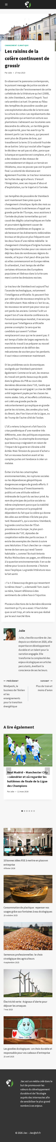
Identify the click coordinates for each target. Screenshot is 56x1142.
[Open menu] (6, 4)
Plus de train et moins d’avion (44, 686)
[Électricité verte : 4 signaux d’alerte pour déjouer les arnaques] (28, 983)
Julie (22, 631)
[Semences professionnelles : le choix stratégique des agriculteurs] (28, 936)
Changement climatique (17, 45)
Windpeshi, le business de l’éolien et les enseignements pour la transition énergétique (14, 694)
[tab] (22, 811)
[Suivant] (47, 771)
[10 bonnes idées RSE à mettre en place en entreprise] (28, 842)
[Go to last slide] (8, 771)
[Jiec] (28, 4)
